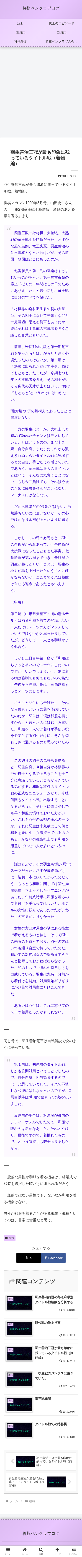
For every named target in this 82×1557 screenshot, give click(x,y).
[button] (73, 939)
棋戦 (11, 1238)
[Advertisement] (41, 94)
